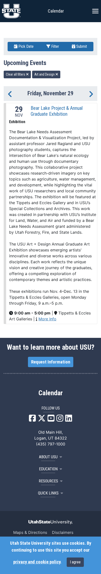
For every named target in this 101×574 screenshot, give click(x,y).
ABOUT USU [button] (48, 457)
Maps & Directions (30, 532)
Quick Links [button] (48, 493)
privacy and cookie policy (36, 562)
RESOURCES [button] (48, 481)
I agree (75, 562)
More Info (47, 318)
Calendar (50, 393)
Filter (54, 46)
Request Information (50, 362)
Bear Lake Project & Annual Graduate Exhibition (57, 111)
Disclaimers (62, 532)
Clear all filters (16, 74)
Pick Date (25, 46)
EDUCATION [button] (48, 469)
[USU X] (42, 419)
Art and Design (44, 74)
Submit (81, 46)
